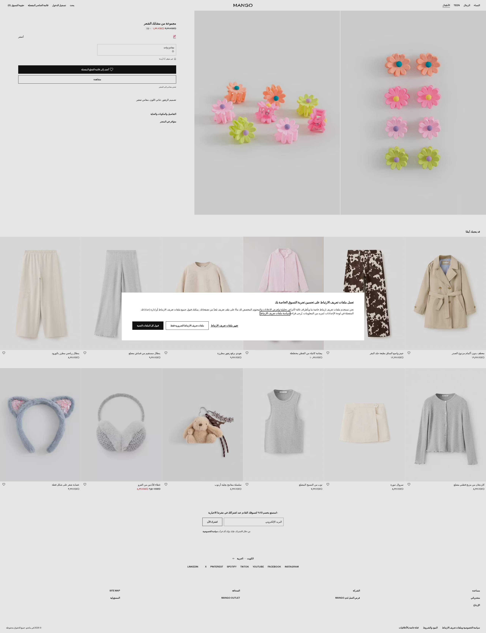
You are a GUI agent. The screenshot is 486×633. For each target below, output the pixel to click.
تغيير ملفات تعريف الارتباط (224, 325)
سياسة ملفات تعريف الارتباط (275, 313)
